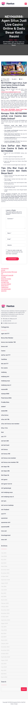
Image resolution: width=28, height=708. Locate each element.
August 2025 (4, 583)
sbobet (3, 406)
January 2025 (4, 606)
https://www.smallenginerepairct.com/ (11, 92)
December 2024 (5, 610)
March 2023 (4, 677)
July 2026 (3, 553)
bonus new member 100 (8, 342)
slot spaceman (5, 268)
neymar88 (4, 389)
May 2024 (3, 633)
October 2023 (4, 653)
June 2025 (4, 590)
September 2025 (5, 580)
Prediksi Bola (5, 402)
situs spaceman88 (6, 289)
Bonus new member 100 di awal (9, 272)
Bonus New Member (7, 338)
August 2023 (4, 660)
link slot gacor (4, 280)
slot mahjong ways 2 (7, 496)
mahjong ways (4, 287)
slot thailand (5, 509)
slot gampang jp (6, 488)
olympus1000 (5, 393)
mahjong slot (5, 376)
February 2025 (5, 603)
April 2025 (3, 596)
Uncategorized (5, 535)
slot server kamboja (7, 505)
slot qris (3, 270)
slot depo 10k (5, 466)
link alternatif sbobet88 (7, 275)
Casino (3, 351)
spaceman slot (5, 522)
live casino (4, 368)
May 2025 (3, 593)
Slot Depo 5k (5, 475)
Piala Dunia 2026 (6, 398)
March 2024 (4, 640)
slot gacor (4, 479)
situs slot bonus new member (10, 423)
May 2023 (3, 670)
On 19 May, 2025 (5, 79)
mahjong (3, 372)
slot (2, 273)
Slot (15, 40)
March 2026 (4, 566)
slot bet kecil (5, 445)
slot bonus (4, 449)
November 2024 (5, 613)
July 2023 (3, 663)
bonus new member (6, 278)
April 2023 (3, 673)
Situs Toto (4, 428)
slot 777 (3, 436)
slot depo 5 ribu (5, 282)
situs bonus (4, 415)
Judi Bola (4, 359)
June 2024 (4, 630)
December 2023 (5, 647)
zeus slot (4, 539)
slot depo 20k (5, 471)
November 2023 (5, 650)
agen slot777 (5, 333)
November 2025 (5, 573)
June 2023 (4, 667)
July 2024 (3, 626)
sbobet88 (4, 411)
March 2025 (4, 600)
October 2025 (4, 576)
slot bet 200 (5, 441)
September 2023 (5, 657)
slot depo (3, 277)
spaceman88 (5, 526)
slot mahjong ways (7, 492)
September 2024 (5, 620)
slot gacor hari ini (6, 484)
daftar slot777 (5, 285)
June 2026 (4, 556)
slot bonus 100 (5, 453)
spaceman (3, 291)
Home (11, 40)
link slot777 (4, 363)
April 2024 (3, 637)
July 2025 (3, 586)
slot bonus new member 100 (9, 462)
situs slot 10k (5, 419)
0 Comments (5, 81)
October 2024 (4, 616)
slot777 (3, 514)
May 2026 (3, 559)
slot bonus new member (8, 458)
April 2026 (3, 563)
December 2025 (5, 569)
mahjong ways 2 (6, 385)
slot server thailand (6, 284)
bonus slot (4, 346)
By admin (14, 79)
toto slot (4, 531)
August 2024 (4, 623)
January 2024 (4, 643)
